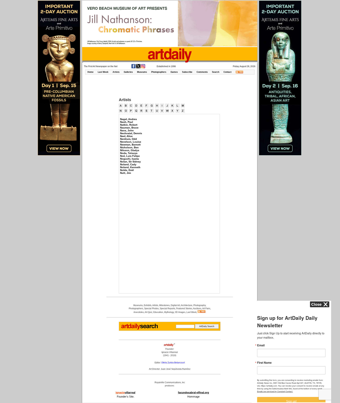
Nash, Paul (126, 122)
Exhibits (147, 305)
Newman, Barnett (130, 144)
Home (90, 72)
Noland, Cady (128, 164)
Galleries (128, 72)
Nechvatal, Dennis (131, 133)
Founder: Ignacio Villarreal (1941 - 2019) (170, 352)
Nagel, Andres (128, 119)
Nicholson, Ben (129, 147)
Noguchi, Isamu (129, 158)
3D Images (180, 312)
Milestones (164, 305)
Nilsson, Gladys (129, 150)
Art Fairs (206, 308)
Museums (142, 72)
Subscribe (187, 72)
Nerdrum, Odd (128, 139)
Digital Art (175, 305)
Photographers (158, 72)
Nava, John (127, 130)
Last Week (103, 72)
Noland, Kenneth (130, 167)
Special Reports (167, 308)
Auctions (197, 308)
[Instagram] (143, 67)
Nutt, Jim (125, 173)
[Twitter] (138, 67)
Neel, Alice (126, 136)
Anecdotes (139, 312)
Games (174, 72)
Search (215, 72)
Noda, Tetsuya (128, 153)
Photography (199, 305)
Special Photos (151, 308)
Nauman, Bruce (129, 127)
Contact (227, 72)
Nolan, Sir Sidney (130, 161)
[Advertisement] (169, 86)
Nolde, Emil (127, 170)
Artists (116, 72)
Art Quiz (148, 312)
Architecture (186, 305)
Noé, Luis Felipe (130, 156)
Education (158, 312)
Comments (202, 72)
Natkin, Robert (128, 124)
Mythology (169, 312)
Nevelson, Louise (130, 141)
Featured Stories (184, 308)
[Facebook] (133, 67)
